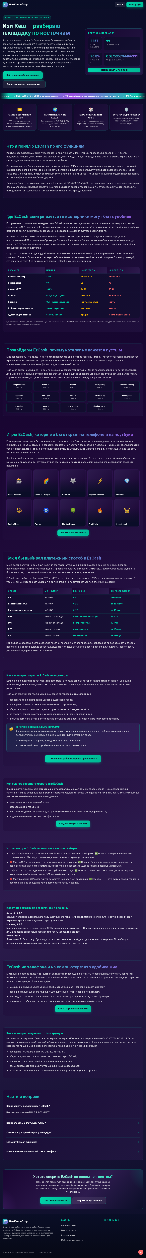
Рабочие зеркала (68, 1230)
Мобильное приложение (72, 1240)
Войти (120, 4)
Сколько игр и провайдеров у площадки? (29, 1132)
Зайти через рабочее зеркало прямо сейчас (73, 758)
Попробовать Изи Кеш (114, 69)
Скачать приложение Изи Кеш (73, 1008)
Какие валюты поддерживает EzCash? (28, 1106)
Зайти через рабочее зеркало (23, 75)
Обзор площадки (68, 1225)
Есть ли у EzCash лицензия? (21, 1142)
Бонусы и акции (68, 1235)
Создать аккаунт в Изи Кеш (73, 824)
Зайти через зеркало (55, 1200)
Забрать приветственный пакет (24, 84)
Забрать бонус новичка (89, 1200)
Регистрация (135, 4)
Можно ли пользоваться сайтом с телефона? (32, 1151)
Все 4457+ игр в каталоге (73, 533)
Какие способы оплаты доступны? (26, 1123)
